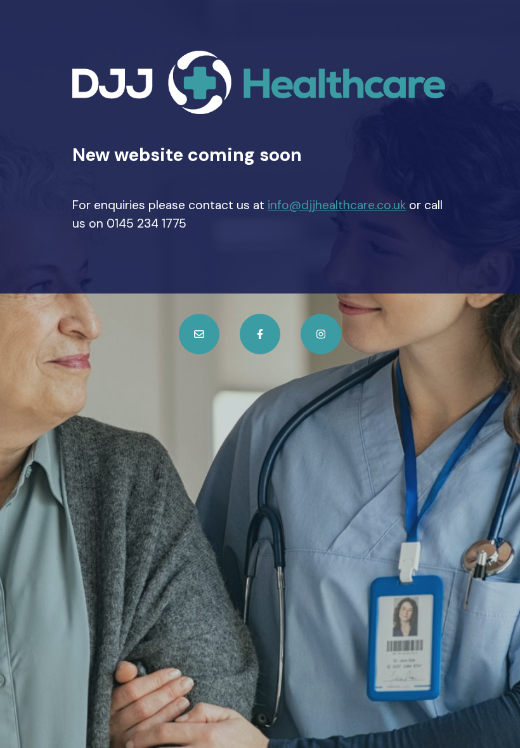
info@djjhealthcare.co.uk (337, 205)
